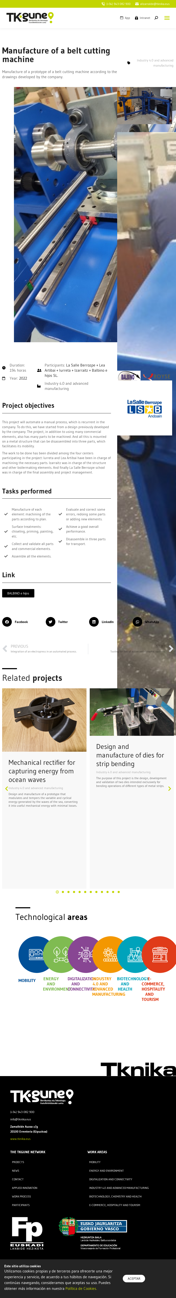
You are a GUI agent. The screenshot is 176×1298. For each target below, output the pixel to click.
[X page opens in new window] (105, 17)
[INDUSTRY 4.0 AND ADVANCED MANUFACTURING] (110, 954)
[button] (23, 622)
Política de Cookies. (81, 1288)
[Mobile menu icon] (166, 18)
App (127, 18)
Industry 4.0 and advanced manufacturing (36, 788)
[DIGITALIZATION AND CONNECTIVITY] (86, 954)
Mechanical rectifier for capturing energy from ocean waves (42, 771)
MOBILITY (27, 980)
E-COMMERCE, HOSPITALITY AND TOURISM (153, 989)
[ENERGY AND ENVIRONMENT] (61, 954)
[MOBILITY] (36, 954)
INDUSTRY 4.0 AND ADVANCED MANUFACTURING (108, 986)
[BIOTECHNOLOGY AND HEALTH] (135, 954)
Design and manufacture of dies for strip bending (130, 755)
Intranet (145, 18)
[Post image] (44, 719)
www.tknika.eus (20, 1139)
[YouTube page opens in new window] (112, 17)
